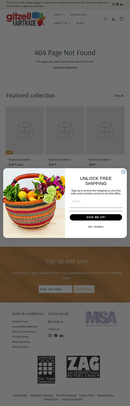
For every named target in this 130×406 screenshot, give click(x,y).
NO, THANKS (96, 227)
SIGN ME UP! (96, 217)
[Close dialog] (123, 172)
